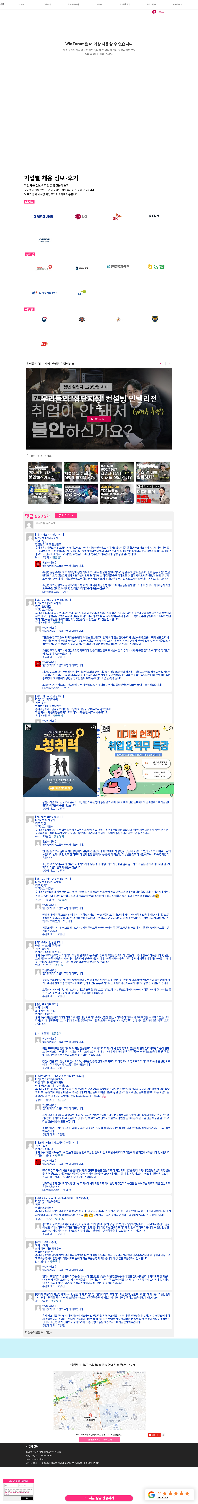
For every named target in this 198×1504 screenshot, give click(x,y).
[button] (93, 727)
